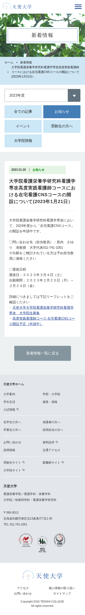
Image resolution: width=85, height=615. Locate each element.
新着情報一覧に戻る (42, 353)
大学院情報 (23, 141)
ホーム (9, 62)
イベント (23, 126)
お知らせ (62, 111)
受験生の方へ (62, 126)
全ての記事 (23, 111)
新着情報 (26, 62)
